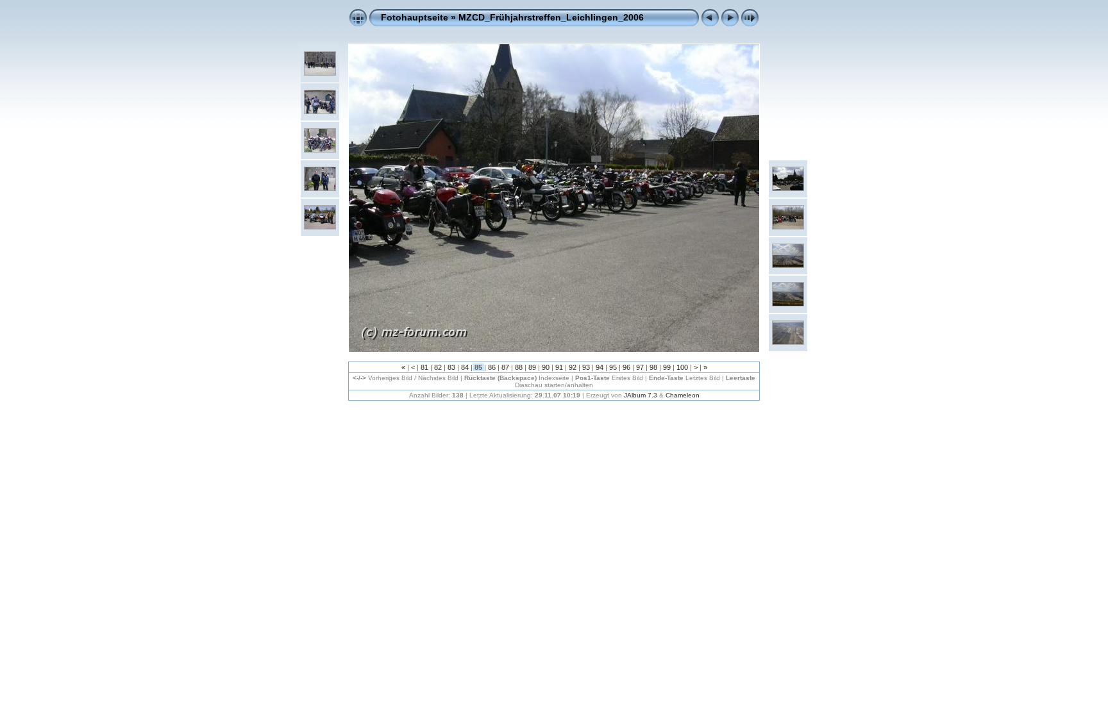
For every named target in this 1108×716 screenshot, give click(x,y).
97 (640, 367)
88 (519, 367)
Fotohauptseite (414, 17)
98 (653, 367)
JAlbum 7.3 (640, 395)
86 (492, 367)
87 (505, 367)
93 (586, 367)
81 (424, 367)
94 (599, 367)
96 (626, 367)
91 (559, 367)
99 (667, 367)
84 (465, 367)
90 (545, 367)
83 (451, 367)
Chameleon (683, 395)
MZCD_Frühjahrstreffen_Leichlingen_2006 (551, 17)
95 (613, 367)
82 (438, 367)
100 (682, 367)
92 (572, 367)
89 (532, 367)
